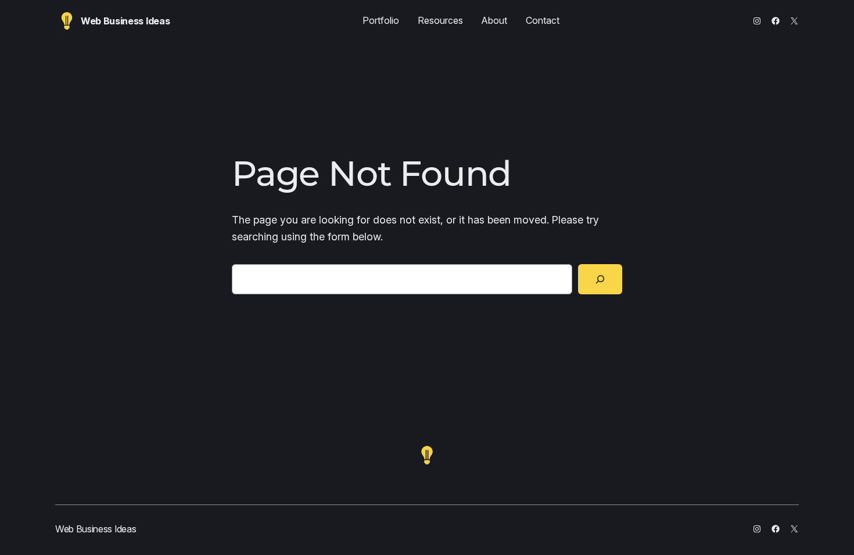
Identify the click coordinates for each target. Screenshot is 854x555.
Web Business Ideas (125, 21)
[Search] (600, 279)
